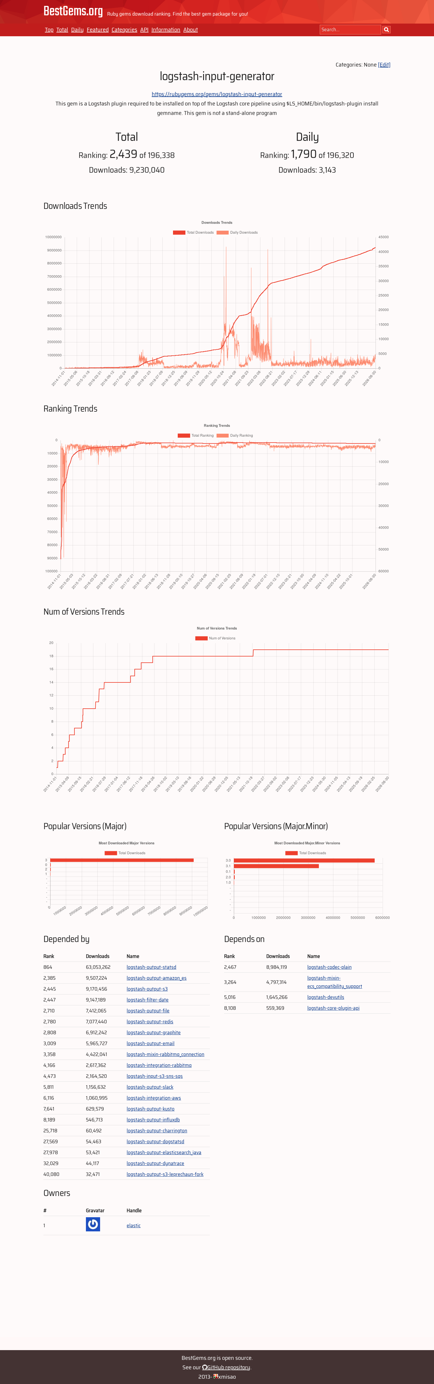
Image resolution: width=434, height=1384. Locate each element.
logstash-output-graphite (154, 1032)
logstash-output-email (150, 1043)
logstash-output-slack (150, 1087)
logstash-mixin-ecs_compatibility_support (334, 982)
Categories (124, 29)
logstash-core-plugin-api (333, 1008)
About (190, 29)
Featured (98, 29)
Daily (77, 29)
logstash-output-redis (150, 1021)
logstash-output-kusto (150, 1109)
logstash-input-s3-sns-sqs (155, 1076)
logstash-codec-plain (329, 967)
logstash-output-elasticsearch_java (164, 1152)
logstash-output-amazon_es (157, 978)
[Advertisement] (217, 1295)
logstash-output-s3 (147, 989)
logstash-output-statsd (151, 967)
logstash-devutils (325, 997)
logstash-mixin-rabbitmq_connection (165, 1054)
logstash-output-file (148, 1011)
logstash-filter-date (148, 1000)
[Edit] (384, 64)
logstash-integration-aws (154, 1098)
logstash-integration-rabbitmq (159, 1065)
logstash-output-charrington (157, 1130)
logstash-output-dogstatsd (155, 1141)
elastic (134, 1225)
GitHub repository (228, 1367)
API (144, 29)
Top (49, 29)
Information (165, 29)
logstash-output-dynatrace (155, 1163)
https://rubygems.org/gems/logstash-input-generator (217, 94)
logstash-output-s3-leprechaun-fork (165, 1174)
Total (62, 29)
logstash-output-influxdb (153, 1120)
